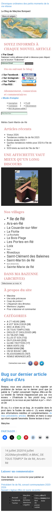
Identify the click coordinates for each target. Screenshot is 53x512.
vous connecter (21, 477)
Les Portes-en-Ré (20, 242)
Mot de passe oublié (37, 503)
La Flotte (13, 231)
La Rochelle (13, 234)
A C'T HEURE (13, 321)
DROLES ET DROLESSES (19, 332)
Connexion (12, 106)
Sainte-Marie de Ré (20, 267)
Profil (27, 103)
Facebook (16, 500)
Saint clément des (13, 264)
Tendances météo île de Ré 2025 (23, 137)
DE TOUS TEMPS (15, 329)
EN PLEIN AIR (14, 340)
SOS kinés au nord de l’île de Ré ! (23, 148)
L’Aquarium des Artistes (18, 304)
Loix (10, 246)
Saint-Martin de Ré (21, 260)
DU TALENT (12, 335)
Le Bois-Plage (16, 238)
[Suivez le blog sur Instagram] (29, 78)
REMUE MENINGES (16, 356)
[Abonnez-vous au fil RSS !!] (29, 85)
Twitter (15, 503)
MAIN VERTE (13, 345)
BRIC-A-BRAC (13, 327)
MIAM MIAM (13, 348)
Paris (9, 249)
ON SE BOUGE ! (14, 351)
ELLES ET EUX (14, 337)
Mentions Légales (16, 306)
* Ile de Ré (16, 218)
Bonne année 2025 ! (16, 140)
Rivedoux (13, 252)
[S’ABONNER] (29, 63)
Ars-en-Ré (15, 223)
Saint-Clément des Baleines (28, 256)
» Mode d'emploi (10, 98)
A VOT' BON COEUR (16, 324)
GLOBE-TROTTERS (16, 343)
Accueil (15, 497)
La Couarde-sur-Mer (22, 228)
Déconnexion (30, 106)
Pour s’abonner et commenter (21, 309)
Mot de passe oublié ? (17, 108)
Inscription (12, 103)
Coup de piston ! (15, 301)
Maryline (11, 295)
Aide (43, 501)
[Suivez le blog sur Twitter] (29, 81)
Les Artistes (26, 499)
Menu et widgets (9, 16)
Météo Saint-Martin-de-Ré (14, 122)
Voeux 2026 (13, 134)
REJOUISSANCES (15, 353)
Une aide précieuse (16, 298)
